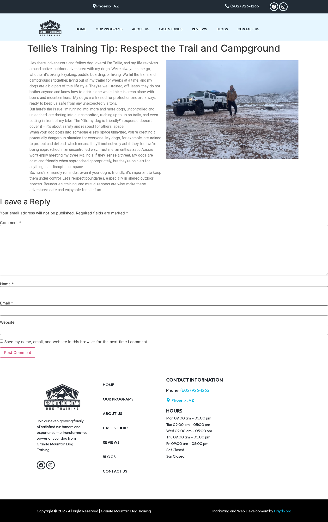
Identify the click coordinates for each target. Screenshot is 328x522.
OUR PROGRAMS (109, 29)
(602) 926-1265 (194, 390)
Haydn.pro (282, 511)
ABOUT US (140, 29)
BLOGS (222, 29)
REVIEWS (199, 29)
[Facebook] (274, 6)
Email (6, 303)
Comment (10, 223)
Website (7, 322)
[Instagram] (283, 6)
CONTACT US (248, 29)
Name (7, 284)
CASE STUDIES (170, 29)
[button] (105, 6)
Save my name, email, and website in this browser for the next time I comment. (76, 342)
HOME (81, 29)
